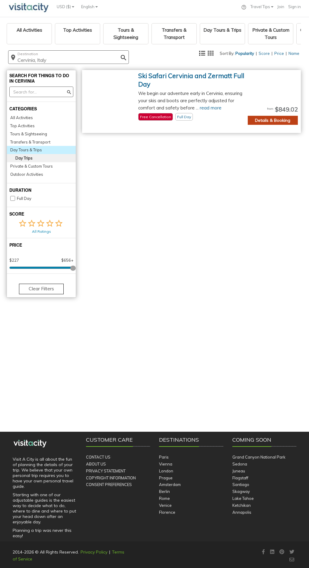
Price (279, 53)
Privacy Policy (94, 552)
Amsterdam (170, 484)
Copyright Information (111, 477)
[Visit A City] (30, 443)
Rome (164, 498)
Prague (166, 477)
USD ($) (64, 6)
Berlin (164, 491)
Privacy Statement (106, 471)
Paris (164, 457)
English (88, 6)
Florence (167, 512)
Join (280, 6)
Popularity (244, 53)
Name (293, 53)
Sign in (294, 6)
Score (264, 53)
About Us (96, 464)
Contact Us (98, 457)
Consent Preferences (109, 484)
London (166, 471)
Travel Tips (260, 6)
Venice (165, 505)
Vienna (165, 464)
